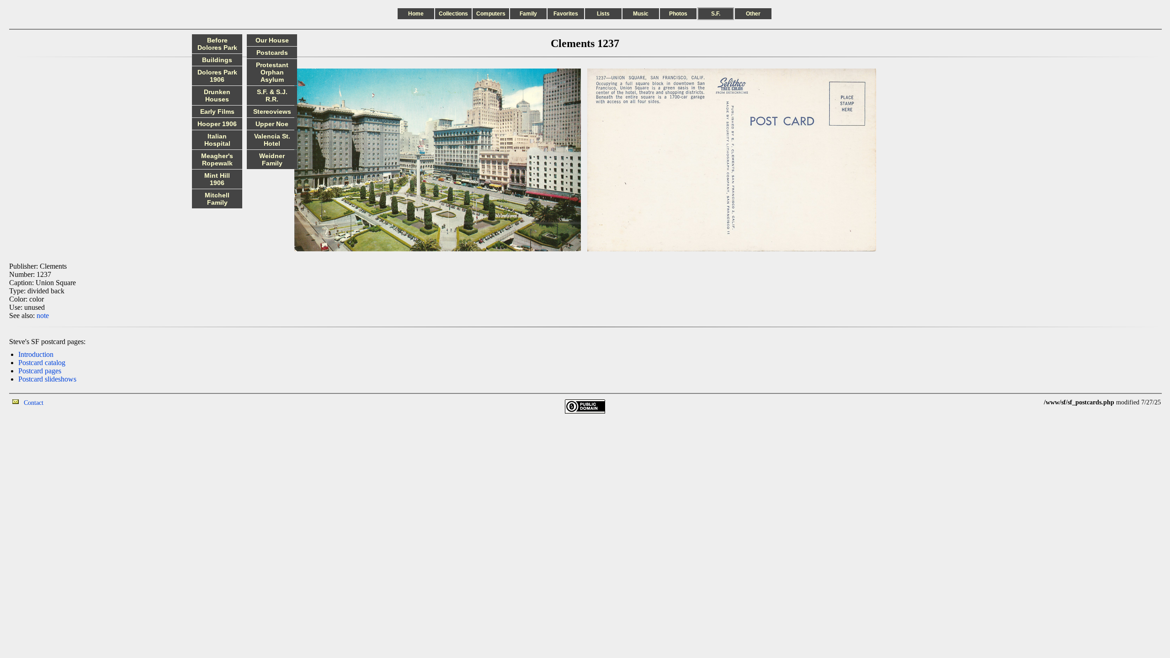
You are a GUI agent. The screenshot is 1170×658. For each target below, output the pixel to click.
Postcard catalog (41, 362)
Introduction (35, 354)
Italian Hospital (217, 140)
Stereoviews (272, 111)
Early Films (217, 111)
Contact (33, 402)
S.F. (715, 14)
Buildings (217, 60)
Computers (490, 14)
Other (753, 14)
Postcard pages (39, 371)
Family (528, 14)
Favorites (565, 14)
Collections (453, 14)
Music (641, 14)
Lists (603, 14)
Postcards (272, 52)
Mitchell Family (217, 198)
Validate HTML (63, 402)
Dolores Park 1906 (217, 76)
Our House (272, 40)
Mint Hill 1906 (217, 179)
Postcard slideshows (47, 379)
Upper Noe (271, 123)
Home (416, 14)
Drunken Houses (217, 95)
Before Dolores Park (217, 44)
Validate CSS (1027, 402)
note (43, 315)
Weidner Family (272, 159)
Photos (678, 14)
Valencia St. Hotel (272, 140)
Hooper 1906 (217, 123)
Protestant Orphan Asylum (272, 72)
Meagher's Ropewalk (217, 159)
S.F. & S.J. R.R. (272, 95)
